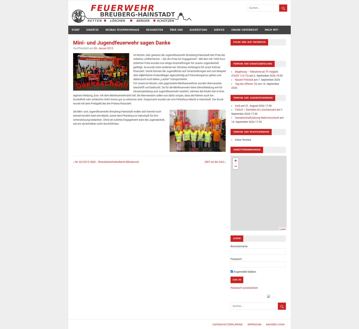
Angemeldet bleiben (244, 271)
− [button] (235, 166)
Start (76, 30)
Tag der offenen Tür (246, 84)
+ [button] (235, 160)
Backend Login (275, 324)
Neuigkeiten (154, 30)
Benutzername (239, 246)
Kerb (237, 105)
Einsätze (92, 30)
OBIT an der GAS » (215, 162)
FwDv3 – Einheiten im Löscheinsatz (255, 109)
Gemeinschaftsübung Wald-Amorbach (257, 117)
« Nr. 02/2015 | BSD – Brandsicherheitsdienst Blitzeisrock (106, 162)
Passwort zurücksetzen (244, 288)
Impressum (254, 324)
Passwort (236, 259)
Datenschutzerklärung (228, 324)
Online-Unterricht (244, 30)
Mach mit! (271, 30)
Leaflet (283, 229)
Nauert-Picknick (244, 79)
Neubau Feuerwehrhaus (122, 30)
